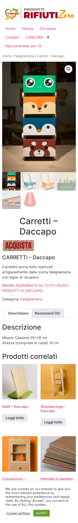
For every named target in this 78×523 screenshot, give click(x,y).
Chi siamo (48, 28)
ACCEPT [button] (41, 513)
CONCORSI (34, 37)
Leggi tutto (15, 418)
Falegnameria (24, 56)
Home (10, 28)
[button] (68, 69)
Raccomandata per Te (23, 46)
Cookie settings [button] (18, 513)
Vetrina (27, 28)
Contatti (12, 37)
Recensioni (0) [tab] (47, 313)
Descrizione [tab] (18, 313)
